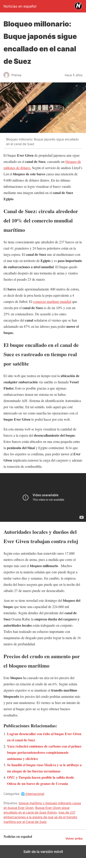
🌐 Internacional (32, 794)
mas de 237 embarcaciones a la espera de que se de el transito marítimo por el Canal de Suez (40, 817)
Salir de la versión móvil (43, 851)
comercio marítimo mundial (52, 301)
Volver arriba (73, 838)
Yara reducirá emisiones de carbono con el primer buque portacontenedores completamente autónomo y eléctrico (44, 752)
